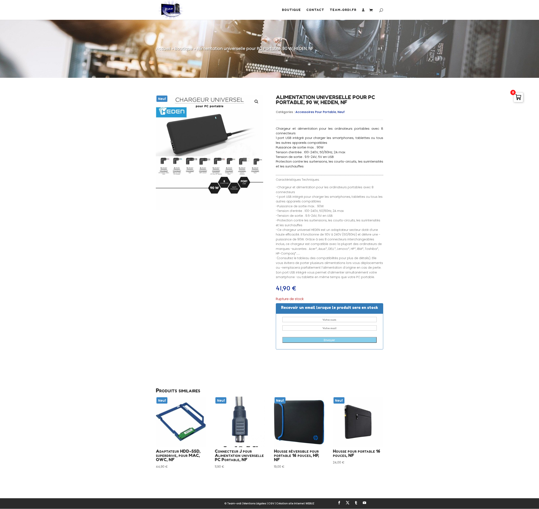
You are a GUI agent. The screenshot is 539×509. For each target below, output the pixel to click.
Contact (315, 10)
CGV (271, 503)
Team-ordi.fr (343, 10)
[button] (256, 101)
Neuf (341, 112)
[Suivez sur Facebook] (339, 502)
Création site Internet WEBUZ (295, 503)
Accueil (163, 48)
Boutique (291, 10)
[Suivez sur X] (347, 502)
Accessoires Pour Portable (315, 112)
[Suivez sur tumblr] (356, 502)
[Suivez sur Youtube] (364, 502)
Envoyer (329, 340)
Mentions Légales (254, 503)
